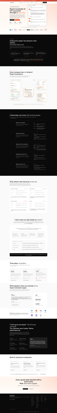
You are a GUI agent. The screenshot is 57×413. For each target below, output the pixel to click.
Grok (38, 411)
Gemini (32, 411)
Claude (29, 411)
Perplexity (35, 411)
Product (24, 2)
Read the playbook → (34, 0)
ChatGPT (26, 411)
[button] (28, 2)
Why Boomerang (21, 2)
